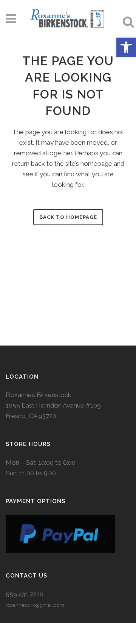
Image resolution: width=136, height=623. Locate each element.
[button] (126, 47)
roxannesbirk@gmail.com (35, 605)
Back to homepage (68, 217)
